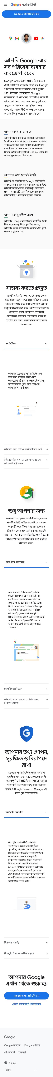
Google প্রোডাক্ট (32, 1045)
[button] (26, 344)
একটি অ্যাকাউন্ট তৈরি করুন (26, 1004)
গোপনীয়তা (9, 1052)
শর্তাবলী (22, 1052)
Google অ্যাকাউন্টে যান (26, 14)
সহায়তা (12, 1062)
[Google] (9, 1037)
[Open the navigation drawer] (5, 4)
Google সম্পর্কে (12, 1045)
